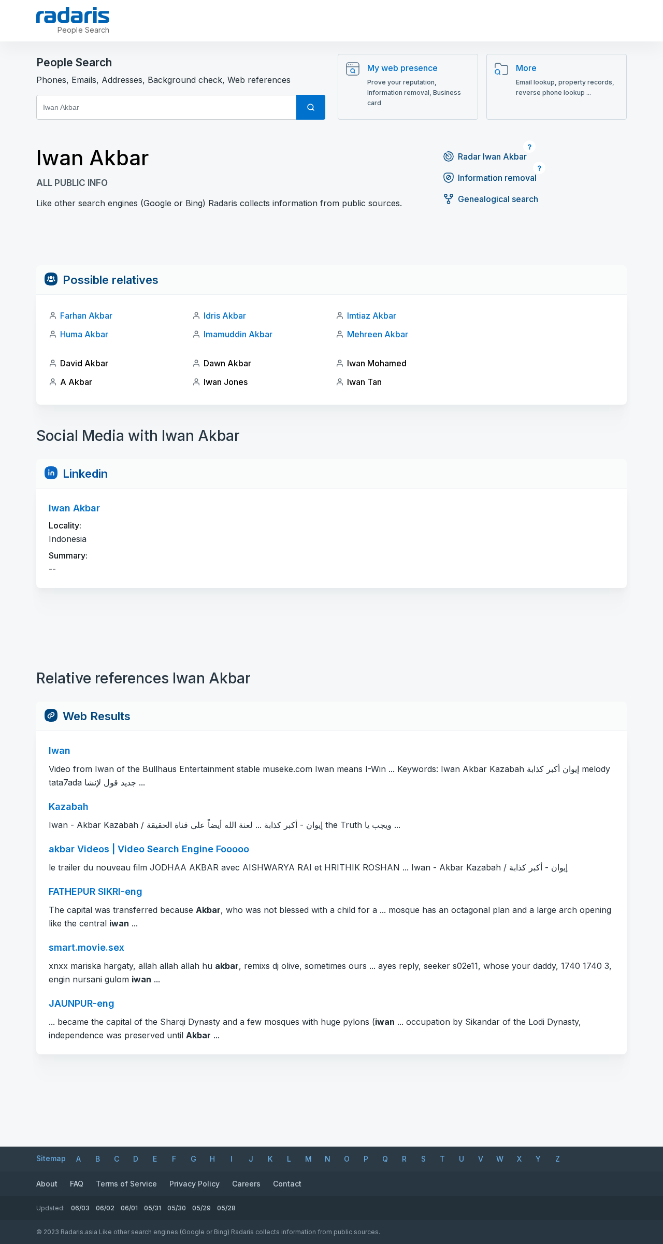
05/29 (201, 1208)
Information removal (497, 178)
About (46, 1183)
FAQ (76, 1183)
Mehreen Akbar (377, 334)
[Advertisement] (331, 242)
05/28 (226, 1208)
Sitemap (51, 1158)
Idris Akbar (225, 315)
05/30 (176, 1208)
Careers (246, 1183)
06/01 (129, 1208)
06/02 (105, 1208)
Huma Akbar (84, 334)
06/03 (80, 1208)
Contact (287, 1183)
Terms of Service (126, 1183)
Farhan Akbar (86, 315)
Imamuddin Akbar (238, 334)
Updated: (50, 1208)
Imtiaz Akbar (371, 315)
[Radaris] (72, 15)
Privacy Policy (194, 1183)
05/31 (152, 1208)
